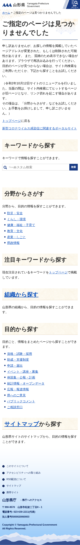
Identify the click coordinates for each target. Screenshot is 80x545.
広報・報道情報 (18, 389)
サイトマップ (21, 424)
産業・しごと (16, 237)
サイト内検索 (5, 168)
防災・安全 (15, 213)
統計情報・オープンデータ (25, 383)
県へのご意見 (16, 395)
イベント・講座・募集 (22, 371)
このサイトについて (17, 466)
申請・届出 (15, 365)
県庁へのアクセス (32, 500)
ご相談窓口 (15, 407)
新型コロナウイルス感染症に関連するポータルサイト (39, 128)
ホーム (6, 12)
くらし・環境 (16, 219)
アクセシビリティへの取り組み (23, 472)
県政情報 (13, 243)
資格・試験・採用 (19, 354)
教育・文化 (15, 231)
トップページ (11, 121)
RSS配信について (16, 479)
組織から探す (21, 294)
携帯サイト (12, 492)
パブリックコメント (21, 401)
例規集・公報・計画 (21, 377)
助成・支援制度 (18, 359)
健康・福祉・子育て (21, 225)
